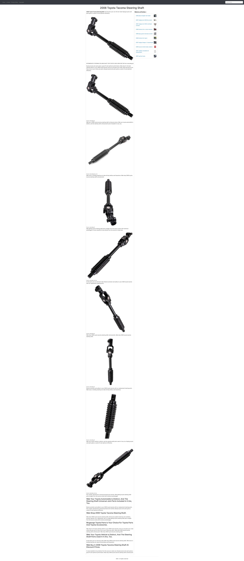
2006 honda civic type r (141, 38)
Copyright (21, 2)
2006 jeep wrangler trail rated (143, 15)
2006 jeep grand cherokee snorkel (144, 33)
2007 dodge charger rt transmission (144, 42)
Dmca (4, 2)
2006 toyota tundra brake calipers (144, 46)
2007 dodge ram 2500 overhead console (144, 24)
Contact (8, 2)
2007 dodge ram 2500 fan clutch (144, 20)
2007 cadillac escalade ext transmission (142, 51)
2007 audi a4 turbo (140, 56)
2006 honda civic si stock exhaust (144, 29)
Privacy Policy (14, 2)
